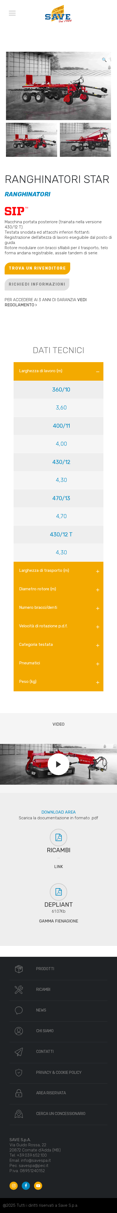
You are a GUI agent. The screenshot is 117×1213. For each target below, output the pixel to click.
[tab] (58, 371)
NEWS (41, 1010)
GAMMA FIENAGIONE (58, 921)
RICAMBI (43, 989)
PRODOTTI (45, 969)
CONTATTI (45, 1051)
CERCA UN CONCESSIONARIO (60, 1113)
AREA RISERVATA (51, 1093)
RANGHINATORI (27, 194)
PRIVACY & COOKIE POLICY (59, 1072)
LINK (58, 866)
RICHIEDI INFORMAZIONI (37, 284)
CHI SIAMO (45, 1031)
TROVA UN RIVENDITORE (37, 268)
